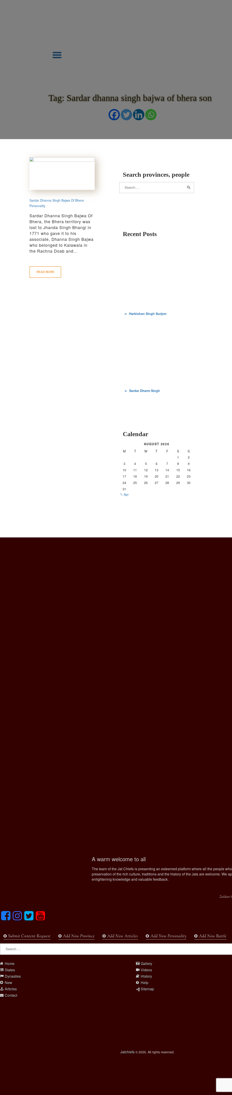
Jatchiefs (127, 1051)
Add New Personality (167, 936)
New (8, 983)
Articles (11, 989)
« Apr (125, 494)
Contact (11, 995)
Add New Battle (212, 936)
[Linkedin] (138, 114)
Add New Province (78, 936)
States (10, 970)
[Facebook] (114, 114)
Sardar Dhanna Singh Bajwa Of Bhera (56, 200)
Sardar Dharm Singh (144, 390)
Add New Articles (122, 936)
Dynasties (13, 976)
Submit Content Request (29, 936)
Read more (45, 272)
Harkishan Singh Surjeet (148, 313)
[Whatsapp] (151, 114)
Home (9, 964)
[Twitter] (126, 114)
